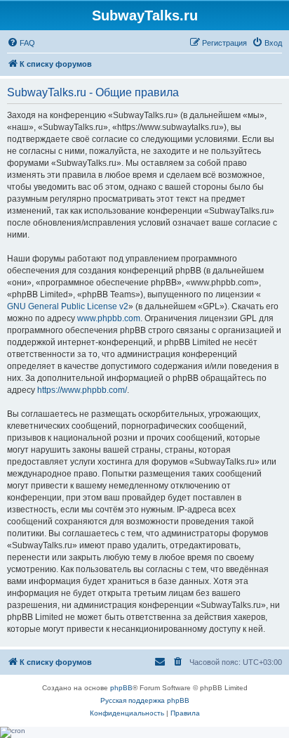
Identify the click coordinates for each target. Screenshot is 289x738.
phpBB (121, 688)
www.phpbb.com (108, 318)
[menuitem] (21, 42)
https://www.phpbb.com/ (82, 390)
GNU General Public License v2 (67, 306)
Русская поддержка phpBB (144, 700)
